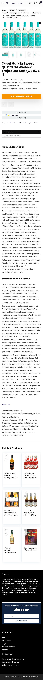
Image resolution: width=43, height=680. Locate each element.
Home (4, 10)
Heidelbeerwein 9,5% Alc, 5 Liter (30, 549)
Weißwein (36, 13)
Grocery (22, 10)
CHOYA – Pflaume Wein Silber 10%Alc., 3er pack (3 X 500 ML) (30, 515)
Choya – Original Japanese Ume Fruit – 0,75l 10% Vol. (11, 552)
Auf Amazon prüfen (21, 96)
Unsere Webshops (8, 647)
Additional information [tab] (12, 136)
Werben (5, 650)
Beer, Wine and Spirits (11, 13)
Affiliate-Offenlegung (10, 665)
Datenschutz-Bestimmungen (13, 659)
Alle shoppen (6, 640)
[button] (40, 23)
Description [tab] (8, 132)
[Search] (30, 3)
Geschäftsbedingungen (11, 662)
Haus (3, 637)
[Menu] (2, 3)
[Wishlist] (35, 3)
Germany (14, 115)
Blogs (4, 643)
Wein (26, 13)
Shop (12, 10)
